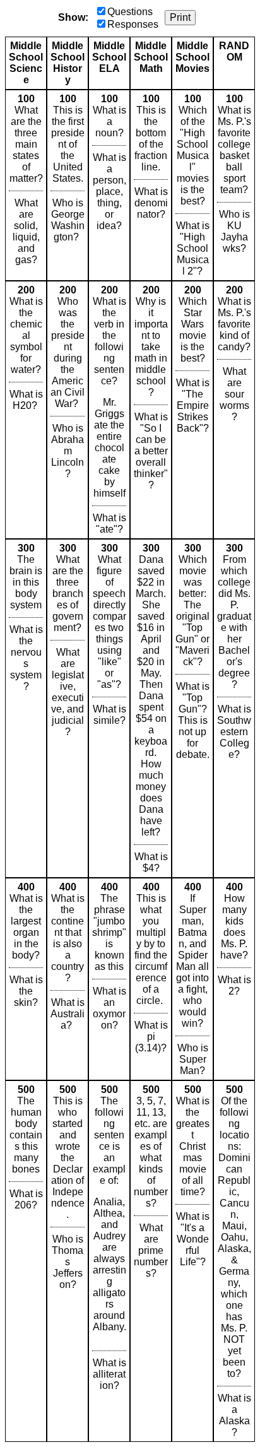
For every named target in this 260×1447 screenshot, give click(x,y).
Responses (132, 24)
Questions (130, 11)
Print (180, 17)
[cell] (26, 185)
